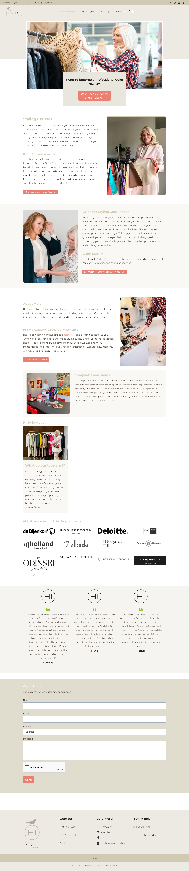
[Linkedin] (174, 2)
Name (27, 700)
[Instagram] (179, 2)
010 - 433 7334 (67, 827)
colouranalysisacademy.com (148, 835)
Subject (27, 726)
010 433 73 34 (27, 2)
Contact (116, 11)
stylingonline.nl (141, 827)
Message (28, 738)
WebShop (104, 11)
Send (28, 779)
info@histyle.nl (44, 2)
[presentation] (45, 443)
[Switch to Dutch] (125, 11)
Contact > (65, 843)
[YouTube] (170, 2)
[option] (48, 627)
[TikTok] (183, 2)
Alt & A (114, 866)
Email (27, 713)
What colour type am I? (45, 465)
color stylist (69, 335)
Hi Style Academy (65, 11)
